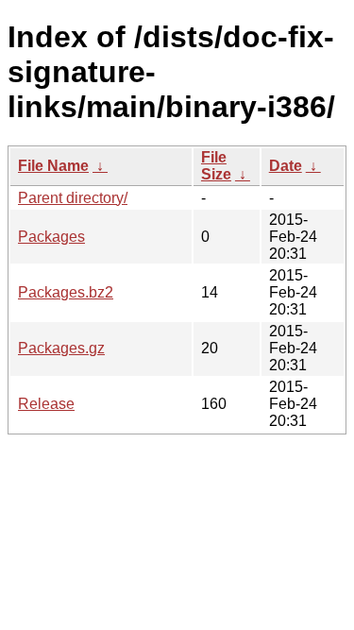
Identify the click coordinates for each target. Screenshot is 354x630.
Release (46, 404)
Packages (51, 237)
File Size (216, 165)
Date (285, 166)
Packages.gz (61, 348)
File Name (53, 166)
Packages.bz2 (65, 292)
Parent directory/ (72, 198)
